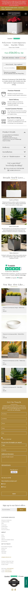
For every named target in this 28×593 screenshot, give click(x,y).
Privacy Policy (21, 73)
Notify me (22, 68)
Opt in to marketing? (7, 439)
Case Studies (21, 7)
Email (4, 483)
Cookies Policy (4, 526)
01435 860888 (8, 571)
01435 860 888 (20, 168)
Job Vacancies (4, 541)
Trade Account (9, 9)
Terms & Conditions (5, 529)
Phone (4, 487)
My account (3, 524)
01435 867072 (8, 570)
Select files (14, 472)
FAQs (2, 523)
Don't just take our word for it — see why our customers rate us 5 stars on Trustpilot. (14, 274)
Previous (1, 24)
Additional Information (7, 454)
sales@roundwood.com (15, 170)
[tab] (14, 132)
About (2, 7)
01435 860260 (10, 568)
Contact (3, 9)
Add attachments (6, 465)
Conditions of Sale (5, 521)
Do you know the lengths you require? (11, 442)
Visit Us (3, 538)
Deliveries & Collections (6, 520)
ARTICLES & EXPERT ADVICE (11, 7)
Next (26, 24)
